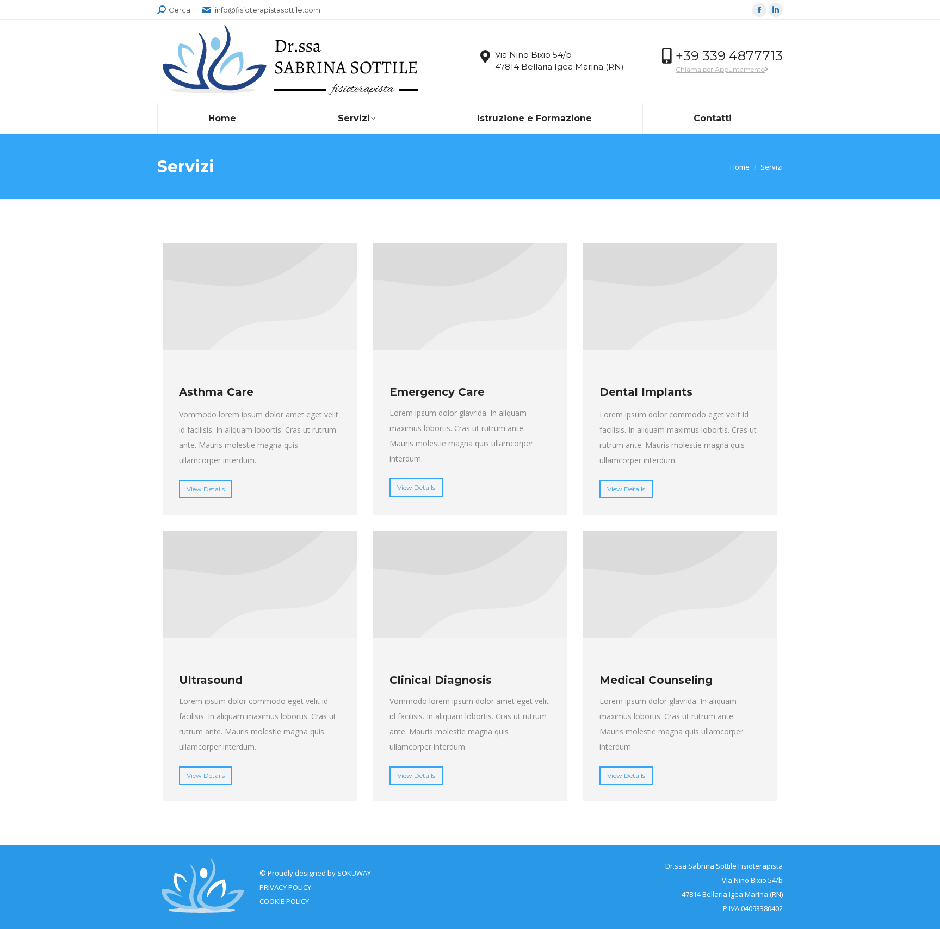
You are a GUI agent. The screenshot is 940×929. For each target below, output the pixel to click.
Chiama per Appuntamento (720, 69)
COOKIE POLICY (284, 901)
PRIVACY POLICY (285, 887)
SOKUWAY (354, 873)
